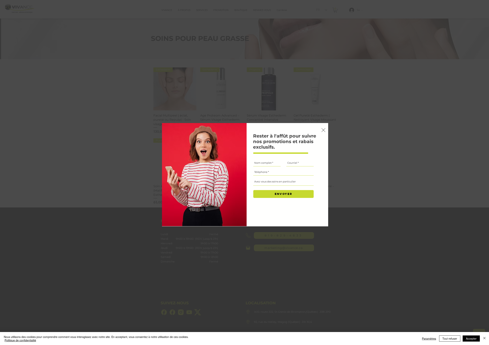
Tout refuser (449, 338)
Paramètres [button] (429, 338)
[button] (323, 130)
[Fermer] (484, 338)
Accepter (471, 338)
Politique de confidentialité (20, 340)
